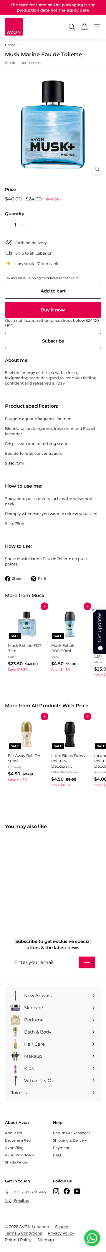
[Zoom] (97, 169)
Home (10, 45)
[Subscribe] (87, 962)
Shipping (33, 278)
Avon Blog (14, 1147)
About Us (13, 1133)
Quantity (14, 213)
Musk (10, 62)
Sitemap (45, 1239)
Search (61, 1226)
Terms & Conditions (23, 1233)
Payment (61, 1147)
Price (10, 189)
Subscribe (53, 341)
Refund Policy (18, 1239)
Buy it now (53, 310)
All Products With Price (60, 705)
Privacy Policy (61, 1233)
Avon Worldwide (19, 1155)
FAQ (57, 1155)
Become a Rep (18, 1140)
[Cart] (84, 27)
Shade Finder (16, 1162)
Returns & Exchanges (71, 1133)
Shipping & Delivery (70, 1140)
